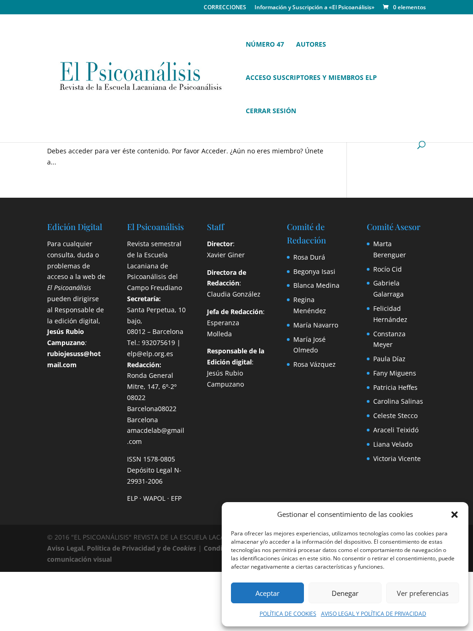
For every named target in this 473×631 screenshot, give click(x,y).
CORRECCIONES (225, 8)
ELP (132, 498)
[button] (454, 514)
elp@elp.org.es (150, 353)
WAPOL (154, 498)
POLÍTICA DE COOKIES (288, 614)
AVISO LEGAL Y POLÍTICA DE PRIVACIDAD (373, 614)
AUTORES (311, 45)
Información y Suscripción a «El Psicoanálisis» (315, 8)
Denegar (345, 593)
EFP (176, 498)
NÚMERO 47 (265, 45)
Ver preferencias (423, 593)
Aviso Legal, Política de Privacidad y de (121, 548)
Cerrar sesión (271, 111)
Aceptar (267, 593)
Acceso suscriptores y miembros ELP (311, 78)
